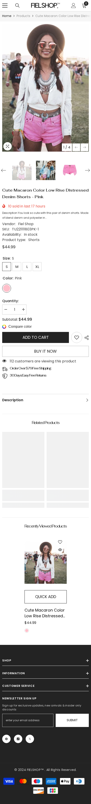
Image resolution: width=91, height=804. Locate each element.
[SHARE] (85, 337)
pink (27, 630)
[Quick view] (60, 549)
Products (23, 16)
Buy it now (45, 351)
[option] (45, 88)
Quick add (45, 596)
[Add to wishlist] (60, 542)
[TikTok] (18, 739)
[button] (76, 147)
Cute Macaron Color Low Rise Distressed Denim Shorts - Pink (45, 613)
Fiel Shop (26, 223)
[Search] (17, 5)
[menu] (5, 5)
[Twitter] (30, 739)
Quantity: (10, 300)
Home (6, 16)
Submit (72, 720)
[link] (76, 337)
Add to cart (36, 337)
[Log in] (73, 5)
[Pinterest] (6, 739)
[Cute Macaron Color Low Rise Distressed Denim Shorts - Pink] (46, 562)
